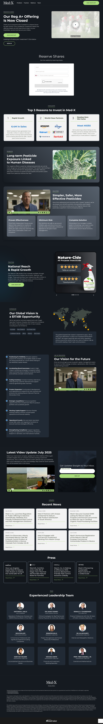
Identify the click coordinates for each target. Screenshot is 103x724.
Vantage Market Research (12, 691)
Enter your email (66, 468)
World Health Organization (13, 692)
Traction (26, 3)
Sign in (9, 43)
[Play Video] (75, 24)
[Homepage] (9, 2)
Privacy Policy (51, 685)
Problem (19, 3)
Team (39, 3)
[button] (56, 295)
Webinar (33, 3)
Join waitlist (91, 3)
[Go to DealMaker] (51, 721)
